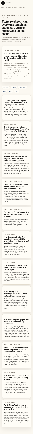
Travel (10, 91)
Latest (2, 7)
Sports (16, 91)
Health (4, 91)
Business (14, 7)
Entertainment (21, 7)
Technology (8, 7)
